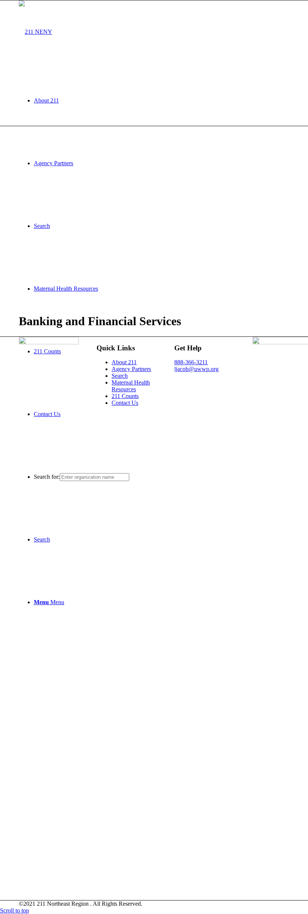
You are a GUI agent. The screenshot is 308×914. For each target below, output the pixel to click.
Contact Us (125, 403)
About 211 (124, 362)
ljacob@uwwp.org (196, 369)
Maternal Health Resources (131, 385)
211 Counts (125, 396)
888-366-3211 (191, 362)
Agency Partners (131, 369)
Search (120, 376)
